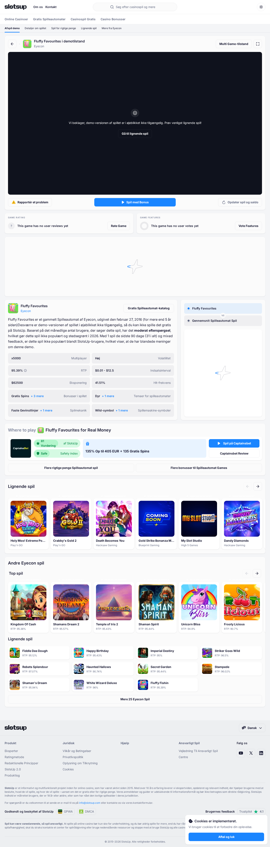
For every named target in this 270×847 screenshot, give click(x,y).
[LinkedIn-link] (261, 753)
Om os (38, 7)
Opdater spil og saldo (243, 202)
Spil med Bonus (137, 202)
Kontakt (51, 7)
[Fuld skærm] (258, 44)
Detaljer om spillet (35, 28)
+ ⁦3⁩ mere (37, 396)
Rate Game (118, 226)
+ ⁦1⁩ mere (108, 396)
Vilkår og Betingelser (77, 751)
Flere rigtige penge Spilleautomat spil (71, 468)
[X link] (251, 753)
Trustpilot (251, 811)
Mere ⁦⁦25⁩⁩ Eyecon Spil (135, 699)
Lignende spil (89, 28)
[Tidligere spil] (247, 486)
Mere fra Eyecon (112, 28)
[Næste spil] (258, 486)
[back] (12, 44)
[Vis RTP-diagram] (25, 370)
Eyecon (26, 311)
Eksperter (11, 751)
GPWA (68, 811)
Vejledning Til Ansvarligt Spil (198, 751)
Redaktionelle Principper (21, 763)
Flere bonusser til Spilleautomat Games (199, 468)
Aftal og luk (226, 837)
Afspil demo (12, 28)
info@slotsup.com (89, 802)
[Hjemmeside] (16, 7)
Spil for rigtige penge (63, 28)
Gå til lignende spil (135, 133)
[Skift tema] (261, 7)
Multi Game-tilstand (233, 44)
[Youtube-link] (241, 753)
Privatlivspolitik (73, 757)
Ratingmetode (14, 757)
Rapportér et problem (33, 202)
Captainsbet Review (234, 453)
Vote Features (248, 226)
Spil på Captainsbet (237, 443)
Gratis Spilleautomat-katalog (149, 308)
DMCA (89, 811)
